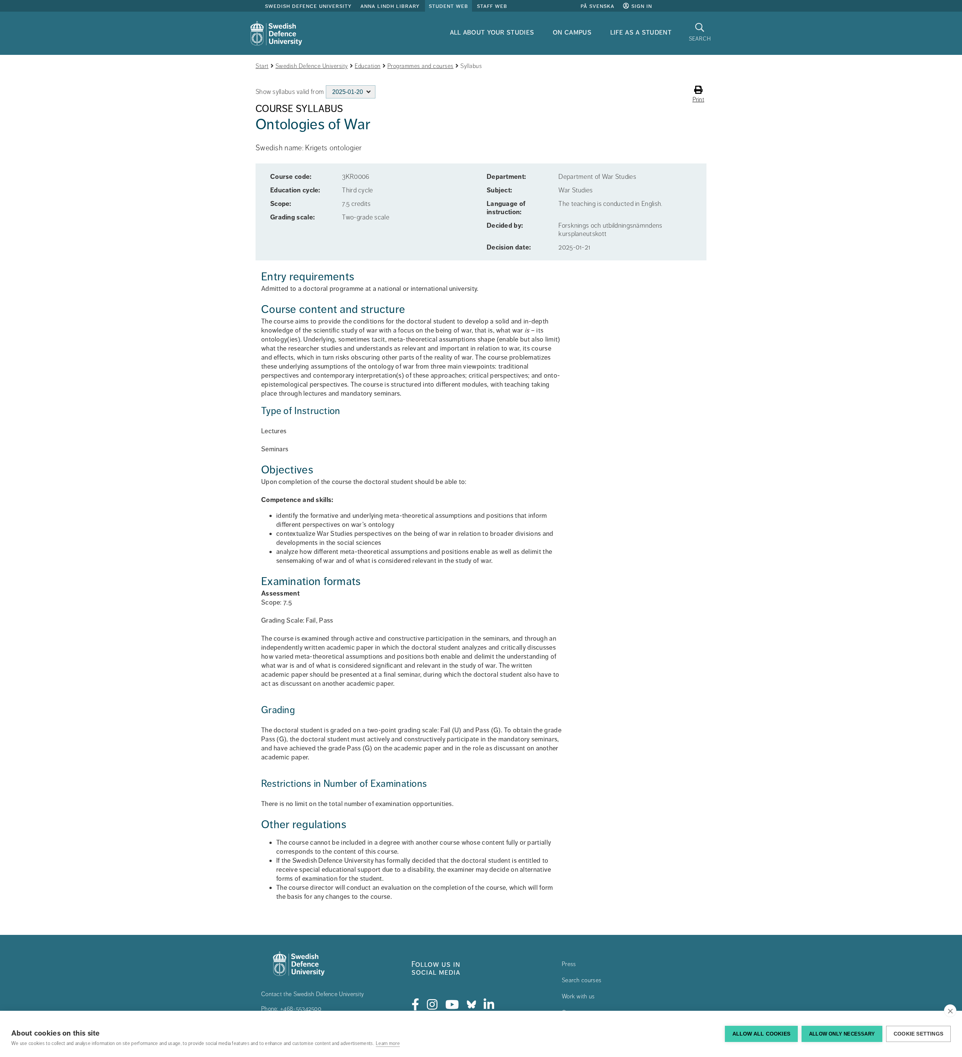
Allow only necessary (842, 1034)
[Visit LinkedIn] (489, 1004)
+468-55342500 (300, 1009)
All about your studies (492, 32)
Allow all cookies (761, 1034)
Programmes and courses (420, 66)
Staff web (492, 6)
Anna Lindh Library (390, 6)
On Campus (572, 32)
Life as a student (641, 32)
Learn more (388, 1043)
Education (368, 66)
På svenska (597, 6)
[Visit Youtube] (452, 1004)
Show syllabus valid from (290, 92)
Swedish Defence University (308, 6)
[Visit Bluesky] (471, 1004)
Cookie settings (918, 1034)
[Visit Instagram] (432, 1004)
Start (262, 66)
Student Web (448, 6)
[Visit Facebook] (415, 1004)
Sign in (640, 6)
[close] (950, 1010)
